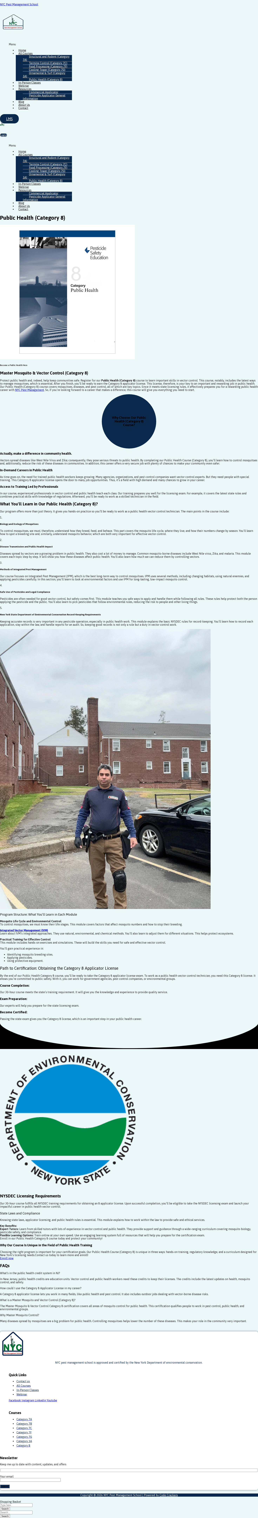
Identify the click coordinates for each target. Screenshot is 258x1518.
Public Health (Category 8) (45, 79)
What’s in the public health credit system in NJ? (30, 1273)
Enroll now (7, 1258)
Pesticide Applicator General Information (44, 97)
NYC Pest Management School (19, 4)
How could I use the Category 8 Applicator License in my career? (40, 1288)
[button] (101, 44)
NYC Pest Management (29, 389)
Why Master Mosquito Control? (19, 1315)
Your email (7, 1476)
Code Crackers (169, 1495)
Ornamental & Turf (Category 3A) (44, 74)
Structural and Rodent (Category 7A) (46, 58)
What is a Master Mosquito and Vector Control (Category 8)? (37, 1300)
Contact (23, 108)
